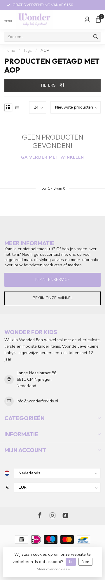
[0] (98, 19)
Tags (28, 50)
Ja (71, 561)
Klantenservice (52, 279)
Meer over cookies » (53, 569)
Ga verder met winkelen (52, 157)
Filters (49, 85)
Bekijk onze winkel (53, 298)
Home (9, 50)
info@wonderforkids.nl (37, 401)
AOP (45, 50)
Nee (85, 561)
